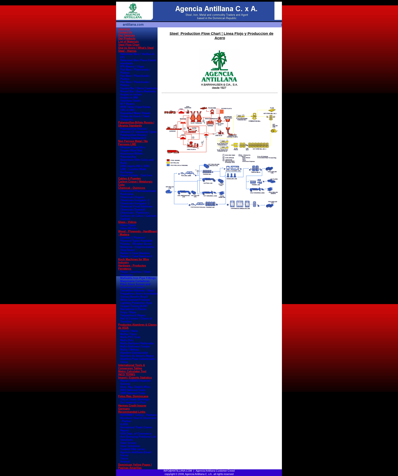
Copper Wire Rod (131, 150)
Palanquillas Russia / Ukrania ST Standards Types (138, 130)
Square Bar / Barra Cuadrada (138, 88)
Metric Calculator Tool (132, 371)
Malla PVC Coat (130, 337)
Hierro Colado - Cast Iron (136, 175)
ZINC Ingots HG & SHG (134, 166)
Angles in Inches (131, 94)
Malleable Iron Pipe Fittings (138, 278)
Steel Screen (128, 442)
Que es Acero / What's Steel (136, 47)
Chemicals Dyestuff (132, 209)
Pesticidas (126, 194)
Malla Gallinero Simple (135, 346)
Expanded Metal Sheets (135, 113)
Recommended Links (131, 411)
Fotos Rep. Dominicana (133, 396)
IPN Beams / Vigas (132, 66)
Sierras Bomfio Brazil (134, 296)
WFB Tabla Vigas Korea (135, 106)
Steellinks (126, 439)
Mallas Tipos (128, 334)
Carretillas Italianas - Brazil (137, 290)
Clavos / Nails (129, 330)
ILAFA (124, 424)
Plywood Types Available (136, 240)
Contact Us (125, 32)
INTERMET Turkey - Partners (138, 414)
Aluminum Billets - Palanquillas (132, 155)
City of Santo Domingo (134, 399)
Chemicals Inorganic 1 (134, 203)
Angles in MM (129, 97)
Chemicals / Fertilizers (134, 212)
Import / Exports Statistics (135, 377)
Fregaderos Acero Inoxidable (138, 293)
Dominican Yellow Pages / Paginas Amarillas (135, 466)
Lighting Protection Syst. (136, 302)
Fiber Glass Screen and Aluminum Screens (135, 286)
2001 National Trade (132, 390)
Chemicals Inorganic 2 (134, 200)
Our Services (126, 35)
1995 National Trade (132, 393)
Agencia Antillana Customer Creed (215, 470)
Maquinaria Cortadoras (134, 281)
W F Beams (127, 103)
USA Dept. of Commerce (135, 433)
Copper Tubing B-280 (133, 306)
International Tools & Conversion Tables (131, 367)
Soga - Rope (128, 312)
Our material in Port (133, 402)
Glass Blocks (128, 228)
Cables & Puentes (129, 178)
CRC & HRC (127, 110)
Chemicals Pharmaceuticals (138, 190)
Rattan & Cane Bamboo (135, 253)
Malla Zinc (126, 340)
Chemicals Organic (132, 197)
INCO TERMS (126, 374)
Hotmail (125, 461)
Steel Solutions (130, 446)
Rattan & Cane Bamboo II (136, 256)
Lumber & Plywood (132, 237)
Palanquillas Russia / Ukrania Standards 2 (133, 136)
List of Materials (128, 41)
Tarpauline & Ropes (132, 315)
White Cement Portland (135, 299)
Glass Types (128, 225)
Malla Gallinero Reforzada (136, 343)
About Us (124, 29)
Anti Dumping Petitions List (138, 436)
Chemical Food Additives (136, 206)
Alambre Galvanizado (134, 352)
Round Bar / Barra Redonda (137, 91)
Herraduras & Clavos (133, 309)
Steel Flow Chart (128, 44)
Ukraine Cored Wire (132, 147)
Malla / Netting (129, 349)
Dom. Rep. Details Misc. (135, 386)
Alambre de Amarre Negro (137, 355)
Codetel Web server (132, 449)
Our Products (126, 38)
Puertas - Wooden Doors (136, 243)
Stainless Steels (130, 100)
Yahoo (124, 458)
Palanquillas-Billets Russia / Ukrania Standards (136, 124)
